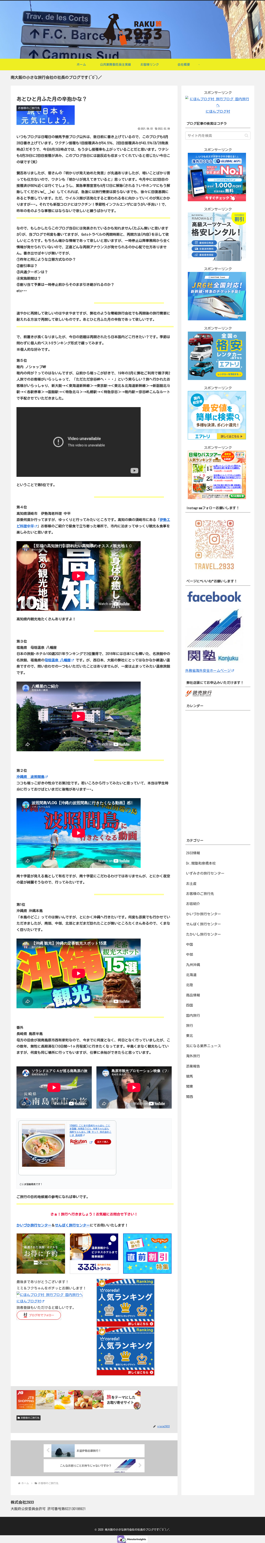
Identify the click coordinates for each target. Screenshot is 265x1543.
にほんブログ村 (28, 1301)
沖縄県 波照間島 (30, 776)
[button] (246, 135)
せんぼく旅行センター (72, 1225)
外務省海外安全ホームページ (208, 670)
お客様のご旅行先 (30, 1418)
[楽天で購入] (90, 1142)
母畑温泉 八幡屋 (57, 660)
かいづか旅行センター (33, 1225)
